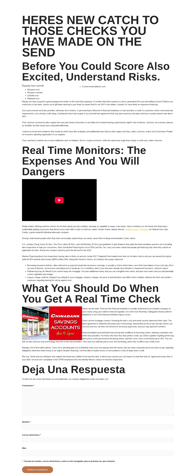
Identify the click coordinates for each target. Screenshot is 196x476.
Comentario (28, 385)
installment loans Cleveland (137, 229)
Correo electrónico (31, 435)
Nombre (26, 422)
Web (24, 448)
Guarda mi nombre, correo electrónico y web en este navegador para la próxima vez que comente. (69, 461)
